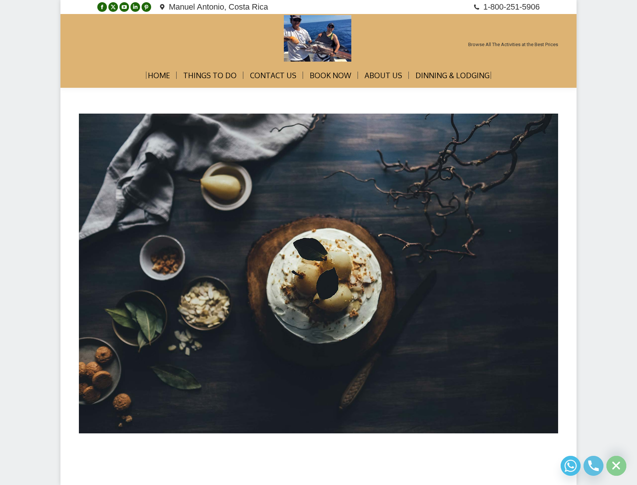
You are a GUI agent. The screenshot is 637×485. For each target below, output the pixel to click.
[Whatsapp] (571, 466)
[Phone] (593, 466)
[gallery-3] (318, 273)
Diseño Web (91, 474)
